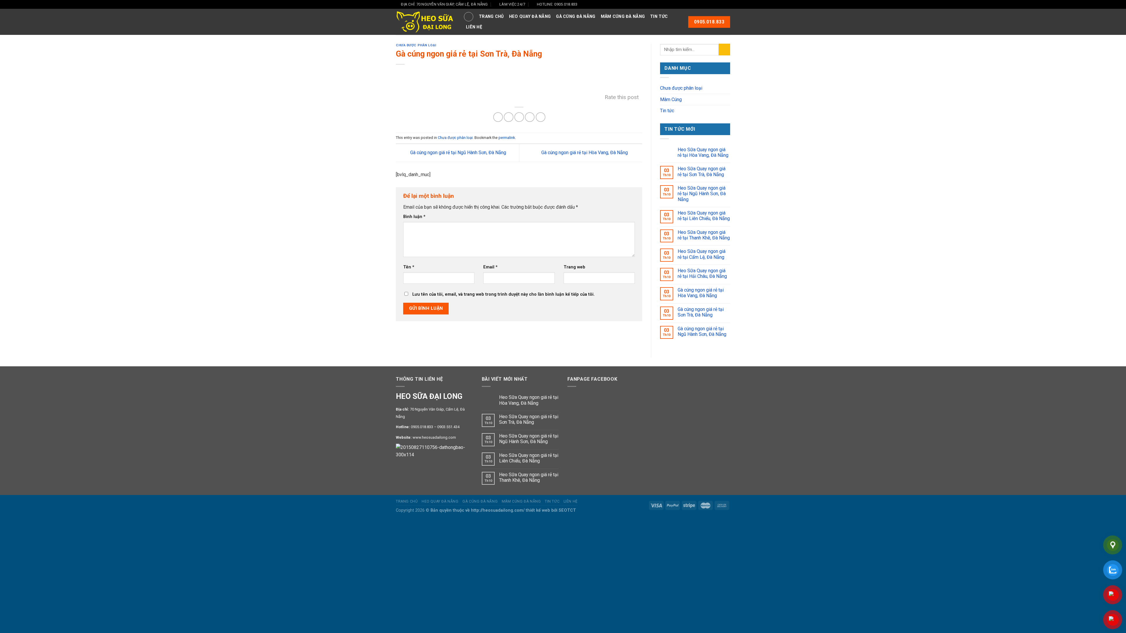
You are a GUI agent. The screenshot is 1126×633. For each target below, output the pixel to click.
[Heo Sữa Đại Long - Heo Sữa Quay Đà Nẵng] (425, 22)
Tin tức (659, 16)
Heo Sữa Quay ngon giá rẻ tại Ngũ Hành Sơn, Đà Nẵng (702, 193)
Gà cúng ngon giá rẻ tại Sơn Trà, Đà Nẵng (701, 312)
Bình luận (414, 216)
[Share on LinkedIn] (540, 117)
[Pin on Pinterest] (530, 117)
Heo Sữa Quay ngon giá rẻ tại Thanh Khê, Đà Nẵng (704, 235)
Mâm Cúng (671, 99)
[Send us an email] (727, 4)
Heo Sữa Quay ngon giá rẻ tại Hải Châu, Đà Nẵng (702, 273)
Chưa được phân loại (416, 45)
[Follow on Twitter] (721, 4)
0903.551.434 (448, 427)
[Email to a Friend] (519, 117)
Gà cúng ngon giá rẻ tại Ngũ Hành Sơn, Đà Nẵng (457, 152)
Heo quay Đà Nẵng (530, 16)
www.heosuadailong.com (434, 437)
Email (490, 267)
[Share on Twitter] (508, 117)
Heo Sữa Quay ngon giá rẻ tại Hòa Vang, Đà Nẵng (703, 152)
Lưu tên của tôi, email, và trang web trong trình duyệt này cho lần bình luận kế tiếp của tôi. (503, 294)
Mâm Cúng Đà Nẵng (623, 16)
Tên (408, 267)
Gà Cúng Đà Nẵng (575, 16)
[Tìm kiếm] (468, 16)
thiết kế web (538, 510)
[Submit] (724, 49)
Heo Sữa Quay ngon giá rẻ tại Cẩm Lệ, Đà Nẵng (701, 254)
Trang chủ (491, 16)
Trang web (574, 267)
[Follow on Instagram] (716, 4)
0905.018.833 (422, 427)
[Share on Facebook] (498, 117)
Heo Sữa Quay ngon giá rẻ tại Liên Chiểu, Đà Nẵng (704, 215)
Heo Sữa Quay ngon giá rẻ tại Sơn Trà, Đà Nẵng (701, 171)
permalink (506, 137)
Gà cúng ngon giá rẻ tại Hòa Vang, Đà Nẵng (585, 152)
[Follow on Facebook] (710, 4)
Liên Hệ (474, 27)
